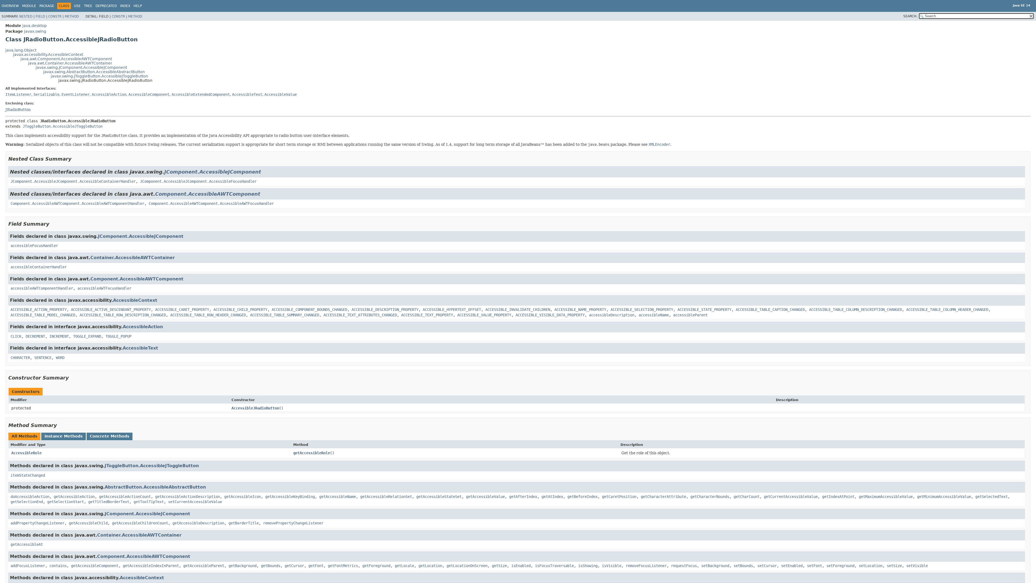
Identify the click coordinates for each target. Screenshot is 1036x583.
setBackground (715, 566)
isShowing (588, 566)
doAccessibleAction (30, 496)
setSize (894, 566)
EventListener (76, 94)
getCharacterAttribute (663, 496)
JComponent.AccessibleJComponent (212, 172)
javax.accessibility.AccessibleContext (48, 54)
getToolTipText (149, 502)
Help (138, 6)
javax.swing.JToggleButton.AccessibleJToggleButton (99, 76)
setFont (814, 566)
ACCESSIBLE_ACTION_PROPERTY (39, 309)
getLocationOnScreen (467, 566)
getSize (499, 566)
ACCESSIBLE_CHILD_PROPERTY (240, 309)
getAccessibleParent (203, 566)
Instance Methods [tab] (64, 436)
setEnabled (792, 566)
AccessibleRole (26, 453)
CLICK (16, 336)
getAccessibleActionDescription (187, 496)
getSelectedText (991, 496)
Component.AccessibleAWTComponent (207, 194)
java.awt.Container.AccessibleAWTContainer (70, 63)
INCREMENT (59, 336)
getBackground (243, 566)
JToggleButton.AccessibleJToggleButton (63, 126)
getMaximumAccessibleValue (886, 496)
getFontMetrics (343, 566)
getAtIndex (552, 496)
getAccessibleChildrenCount (140, 523)
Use (77, 6)
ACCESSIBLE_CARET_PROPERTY (182, 309)
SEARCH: (910, 16)
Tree (88, 6)
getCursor (294, 566)
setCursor (767, 566)
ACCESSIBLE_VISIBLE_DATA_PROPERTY (550, 315)
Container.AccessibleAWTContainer (132, 257)
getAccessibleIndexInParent (151, 566)
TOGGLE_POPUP (118, 336)
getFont (315, 566)
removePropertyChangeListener (293, 523)
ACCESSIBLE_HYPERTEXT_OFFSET (452, 309)
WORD (60, 357)
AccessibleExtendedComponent (201, 94)
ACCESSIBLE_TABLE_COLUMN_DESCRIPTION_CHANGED (855, 309)
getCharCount (746, 496)
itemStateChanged (28, 475)
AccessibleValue (280, 94)
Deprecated (106, 6)
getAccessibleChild (88, 523)
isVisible (611, 566)
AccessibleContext (135, 300)
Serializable (46, 94)
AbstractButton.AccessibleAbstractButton (155, 487)
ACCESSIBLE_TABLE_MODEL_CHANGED (43, 315)
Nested (25, 16)
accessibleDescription (611, 315)
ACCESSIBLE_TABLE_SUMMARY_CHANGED (284, 315)
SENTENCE (43, 357)
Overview (10, 6)
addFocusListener (28, 566)
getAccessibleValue (485, 496)
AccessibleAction (109, 94)
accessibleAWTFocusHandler (104, 288)
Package (46, 6)
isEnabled (521, 566)
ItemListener (18, 94)
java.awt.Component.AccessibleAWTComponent (66, 59)
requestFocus (684, 566)
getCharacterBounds (709, 496)
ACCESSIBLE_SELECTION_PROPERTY (642, 309)
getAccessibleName (337, 496)
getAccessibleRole (311, 453)
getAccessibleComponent (94, 566)
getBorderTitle (244, 523)
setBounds (743, 566)
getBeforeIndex (582, 496)
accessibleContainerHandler (39, 267)
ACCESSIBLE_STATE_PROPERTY (704, 309)
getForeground (376, 566)
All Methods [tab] (24, 436)
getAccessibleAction (74, 496)
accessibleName (654, 315)
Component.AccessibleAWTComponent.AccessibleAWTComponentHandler (77, 203)
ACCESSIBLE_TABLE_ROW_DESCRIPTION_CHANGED (123, 315)
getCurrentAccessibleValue (791, 496)
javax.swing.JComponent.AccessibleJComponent (81, 67)
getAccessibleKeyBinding (290, 496)
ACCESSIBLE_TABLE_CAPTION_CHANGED (770, 309)
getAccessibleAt (27, 544)
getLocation (430, 566)
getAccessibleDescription (198, 523)
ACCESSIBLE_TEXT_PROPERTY (427, 315)
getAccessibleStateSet (439, 496)
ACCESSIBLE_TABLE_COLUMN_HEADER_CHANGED (947, 309)
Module (29, 6)
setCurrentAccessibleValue (195, 502)
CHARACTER (20, 357)
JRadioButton (18, 109)
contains (58, 566)
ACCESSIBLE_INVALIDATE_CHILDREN (517, 309)
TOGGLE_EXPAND (87, 336)
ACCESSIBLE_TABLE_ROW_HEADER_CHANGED (208, 315)
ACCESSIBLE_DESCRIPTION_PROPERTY (385, 309)
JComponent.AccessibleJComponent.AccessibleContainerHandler (73, 181)
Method (72, 16)
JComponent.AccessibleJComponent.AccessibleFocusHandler (198, 181)
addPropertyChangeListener (37, 523)
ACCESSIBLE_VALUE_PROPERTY (484, 315)
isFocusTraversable (554, 566)
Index (125, 6)
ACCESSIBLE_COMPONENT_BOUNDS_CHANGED (309, 309)
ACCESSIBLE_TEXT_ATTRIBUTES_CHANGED (360, 315)
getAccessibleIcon (242, 496)
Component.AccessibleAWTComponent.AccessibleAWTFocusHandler (211, 203)
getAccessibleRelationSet (386, 496)
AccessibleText (247, 94)
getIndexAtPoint (838, 496)
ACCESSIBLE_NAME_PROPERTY (580, 309)
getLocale (404, 566)
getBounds (270, 566)
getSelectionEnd (27, 502)
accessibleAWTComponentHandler (42, 288)
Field (40, 16)
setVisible (917, 566)
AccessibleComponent (148, 94)
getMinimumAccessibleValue (944, 496)
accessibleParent (690, 315)
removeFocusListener (646, 566)
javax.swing (35, 31)
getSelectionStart (65, 502)
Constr (55, 16)
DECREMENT (35, 336)
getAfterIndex (523, 496)
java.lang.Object (20, 50)
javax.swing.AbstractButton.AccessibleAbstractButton (94, 72)
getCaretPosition (619, 496)
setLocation (870, 566)
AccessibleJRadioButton (255, 408)
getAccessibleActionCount (125, 496)
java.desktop (34, 25)
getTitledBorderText (108, 502)
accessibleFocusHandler (34, 245)
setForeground (840, 566)
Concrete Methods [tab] (109, 436)
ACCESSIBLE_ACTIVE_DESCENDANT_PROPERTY (111, 309)
